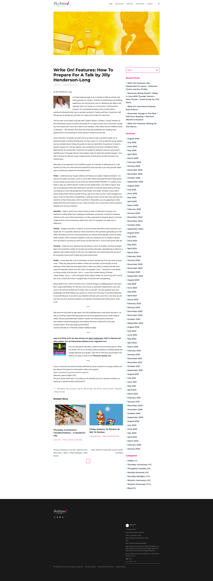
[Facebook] (57, 517)
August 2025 (133, 186)
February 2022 (134, 350)
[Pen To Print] (61, 4)
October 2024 (133, 225)
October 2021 (133, 366)
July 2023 (131, 284)
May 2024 (132, 244)
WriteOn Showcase (139, 484)
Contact (150, 3)
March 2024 (133, 252)
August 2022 (133, 327)
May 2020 (132, 433)
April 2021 (131, 390)
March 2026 (132, 158)
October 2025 (133, 178)
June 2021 (132, 382)
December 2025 (134, 170)
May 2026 (131, 150)
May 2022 (131, 339)
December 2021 (134, 358)
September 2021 (135, 370)
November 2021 (134, 362)
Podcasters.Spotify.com (101, 355)
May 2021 (131, 386)
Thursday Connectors (139, 464)
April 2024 (132, 248)
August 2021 (133, 374)
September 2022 (135, 323)
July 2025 (131, 190)
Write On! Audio (88, 389)
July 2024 (131, 237)
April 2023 (132, 296)
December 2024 (135, 217)
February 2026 (134, 162)
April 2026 (132, 154)
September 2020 (135, 417)
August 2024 (133, 233)
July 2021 (131, 378)
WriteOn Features (72, 85)
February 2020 (134, 445)
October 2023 (133, 272)
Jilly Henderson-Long (63, 389)
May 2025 (131, 197)
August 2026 (133, 138)
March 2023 (132, 299)
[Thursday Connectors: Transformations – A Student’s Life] (70, 415)
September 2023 (135, 276)
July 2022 (131, 331)
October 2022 (133, 319)
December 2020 (135, 405)
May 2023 (131, 292)
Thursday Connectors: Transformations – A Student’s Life (69, 433)
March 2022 (132, 347)
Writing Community (59, 392)
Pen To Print (119, 3)
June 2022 (132, 335)
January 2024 (133, 260)
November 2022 (134, 315)
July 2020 (131, 425)
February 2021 (134, 398)
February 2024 (134, 256)
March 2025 (132, 205)
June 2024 (132, 241)
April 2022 (132, 343)
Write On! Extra (97, 389)
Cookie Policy (120, 566)
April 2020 (132, 437)
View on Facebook (129, 561)
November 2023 (134, 268)
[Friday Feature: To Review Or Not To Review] (106, 414)
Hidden (132, 461)
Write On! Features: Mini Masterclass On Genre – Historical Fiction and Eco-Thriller (141, 86)
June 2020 (132, 429)
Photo (130, 559)
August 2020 (133, 421)
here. (105, 341)
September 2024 (135, 229)
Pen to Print (133, 525)
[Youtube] (63, 517)
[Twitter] (54, 517)
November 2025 (134, 174)
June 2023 (132, 288)
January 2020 (133, 449)
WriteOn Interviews (139, 480)
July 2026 (131, 142)
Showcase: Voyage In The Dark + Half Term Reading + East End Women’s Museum (142, 116)
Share (135, 561)
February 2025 (134, 209)
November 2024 (135, 221)
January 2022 (133, 354)
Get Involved (140, 3)
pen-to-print (73, 389)
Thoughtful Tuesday (139, 468)
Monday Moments (138, 472)
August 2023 (133, 280)
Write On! (130, 3)
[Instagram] (60, 517)
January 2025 (133, 213)
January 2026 (133, 166)
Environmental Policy (106, 566)
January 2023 (133, 307)
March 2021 (132, 394)
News (65, 85)
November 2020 (135, 409)
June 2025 (132, 193)
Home (110, 3)
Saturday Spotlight (138, 476)
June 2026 (132, 146)
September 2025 (135, 182)
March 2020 (133, 441)
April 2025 (132, 201)
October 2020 (133, 413)
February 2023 (134, 303)
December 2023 (134, 264)
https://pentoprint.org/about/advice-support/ (71, 372)
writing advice (118, 389)
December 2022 (134, 311)
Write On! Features (108, 389)
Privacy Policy (90, 566)
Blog (131, 488)
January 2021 (133, 402)
